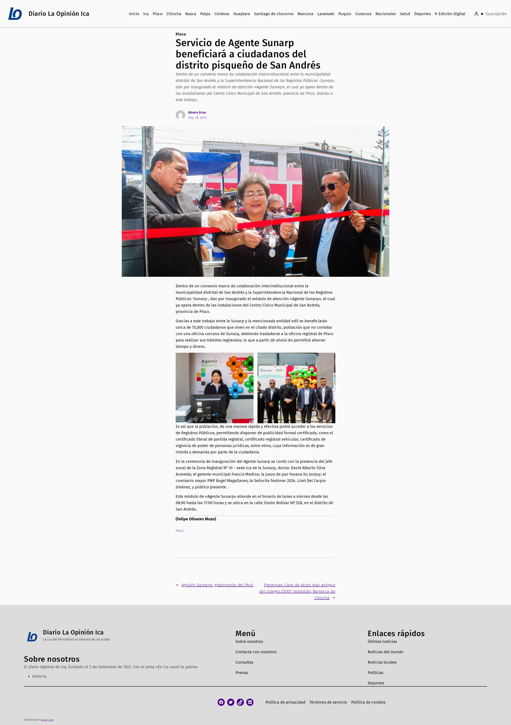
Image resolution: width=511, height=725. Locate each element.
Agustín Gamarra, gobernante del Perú (218, 585)
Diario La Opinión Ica (59, 13)
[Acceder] (476, 14)
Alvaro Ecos (197, 112)
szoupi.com (47, 719)
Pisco (181, 34)
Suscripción (496, 13)
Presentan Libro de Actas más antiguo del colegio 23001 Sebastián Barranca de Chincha (297, 591)
